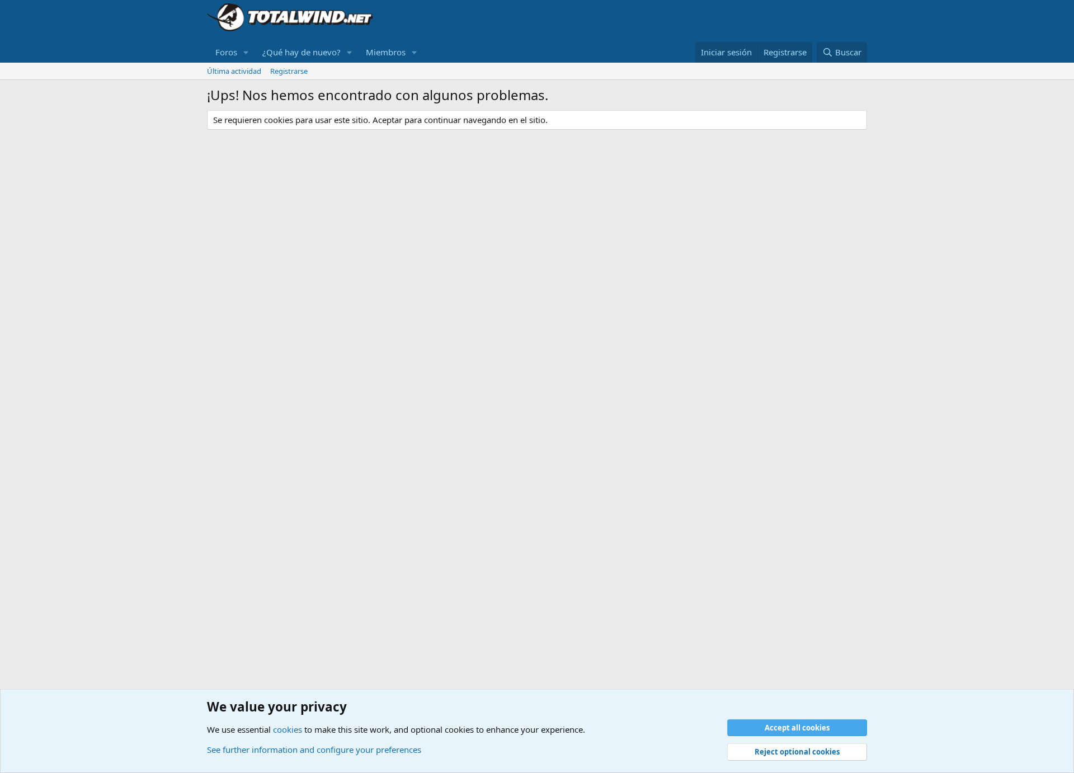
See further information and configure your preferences (314, 749)
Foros (226, 52)
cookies (287, 729)
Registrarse (289, 71)
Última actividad (234, 71)
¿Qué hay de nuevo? (301, 52)
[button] (246, 52)
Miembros (386, 52)
